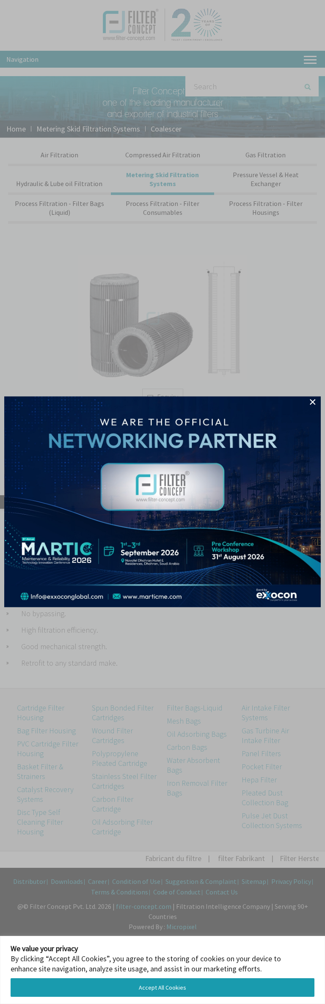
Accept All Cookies (162, 987)
